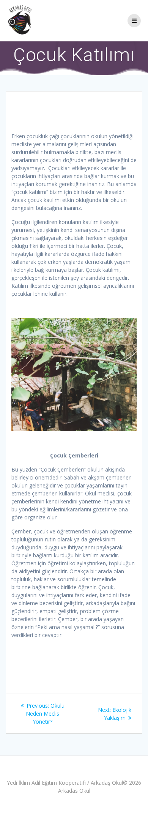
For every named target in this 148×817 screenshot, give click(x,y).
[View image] (74, 374)
